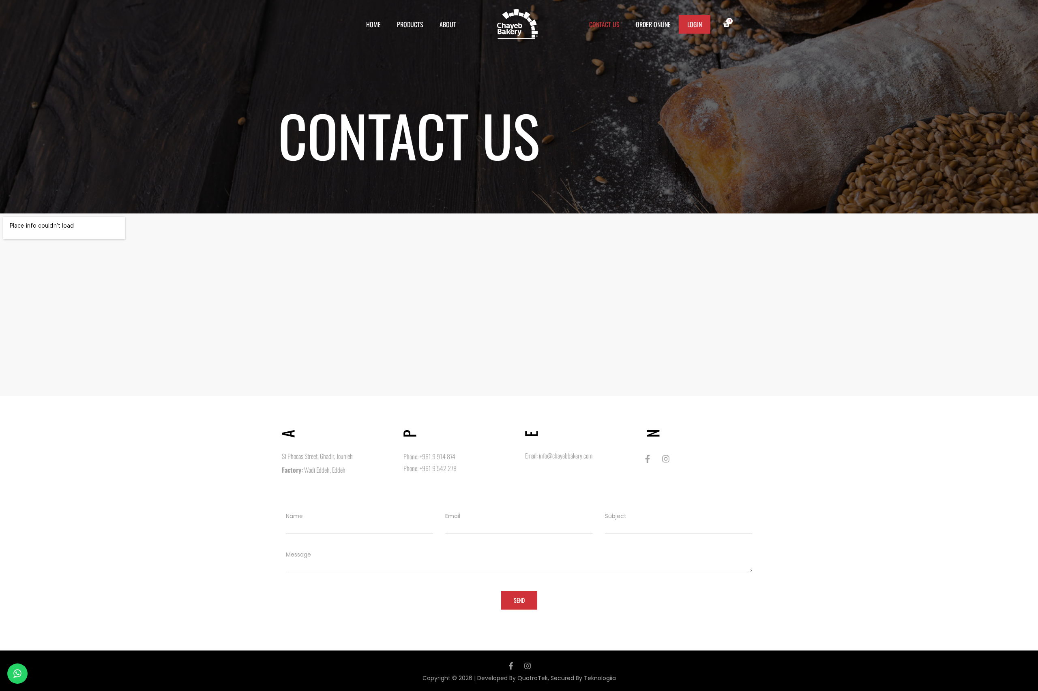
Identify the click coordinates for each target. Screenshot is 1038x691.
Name (294, 516)
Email (452, 516)
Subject (615, 516)
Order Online (653, 24)
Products (410, 24)
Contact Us (604, 24)
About (448, 24)
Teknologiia (600, 678)
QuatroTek (532, 678)
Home (373, 24)
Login (694, 24)
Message (298, 554)
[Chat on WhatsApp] (17, 673)
